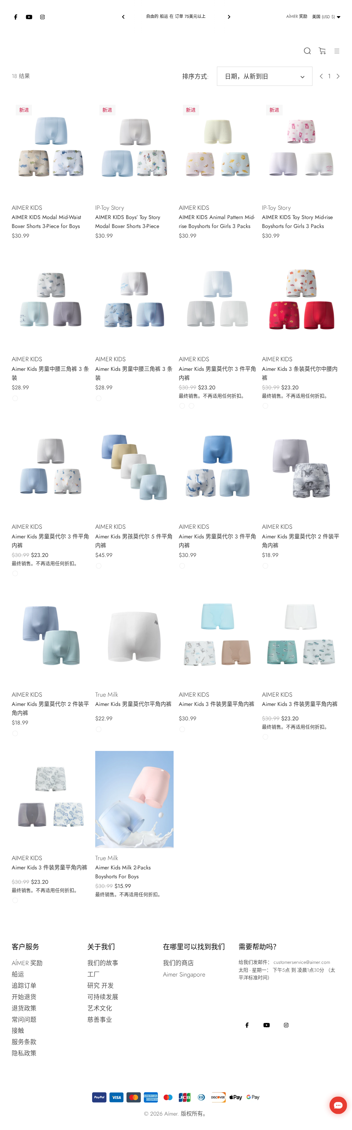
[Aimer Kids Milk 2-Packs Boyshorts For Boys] (134, 799)
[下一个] (228, 17)
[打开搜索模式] (307, 51)
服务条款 (24, 1042)
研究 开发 (100, 985)
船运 (18, 974)
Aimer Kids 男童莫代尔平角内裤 (133, 704)
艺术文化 (99, 1008)
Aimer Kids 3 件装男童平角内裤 (216, 704)
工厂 (93, 974)
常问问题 (24, 1019)
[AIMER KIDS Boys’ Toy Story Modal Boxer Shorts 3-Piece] (134, 149)
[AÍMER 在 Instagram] (42, 17)
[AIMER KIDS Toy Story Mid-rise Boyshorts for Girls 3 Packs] (301, 149)
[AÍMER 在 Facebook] (16, 17)
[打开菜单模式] (337, 51)
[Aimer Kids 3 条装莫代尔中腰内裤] (301, 301)
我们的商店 (178, 963)
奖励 (296, 16)
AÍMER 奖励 (27, 963)
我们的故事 (102, 963)
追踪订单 (24, 985)
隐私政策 (24, 1053)
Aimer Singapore (184, 974)
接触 (18, 1030)
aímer (170, 1114)
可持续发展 (102, 997)
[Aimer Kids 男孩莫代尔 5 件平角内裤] (134, 468)
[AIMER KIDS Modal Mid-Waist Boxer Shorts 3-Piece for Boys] (51, 149)
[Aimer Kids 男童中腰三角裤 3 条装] (51, 301)
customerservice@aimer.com (302, 962)
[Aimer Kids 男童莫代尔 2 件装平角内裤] (301, 468)
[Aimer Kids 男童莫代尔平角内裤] (134, 636)
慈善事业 (99, 1019)
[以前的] (123, 17)
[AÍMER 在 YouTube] (29, 17)
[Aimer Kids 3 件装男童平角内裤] (218, 636)
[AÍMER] (24, 51)
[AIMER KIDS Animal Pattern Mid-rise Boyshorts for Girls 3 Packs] (218, 149)
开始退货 (24, 997)
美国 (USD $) (323, 17)
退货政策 (24, 1008)
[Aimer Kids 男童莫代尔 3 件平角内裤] (218, 301)
